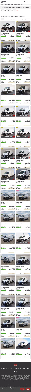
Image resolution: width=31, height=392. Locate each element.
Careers (28, 368)
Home (2, 4)
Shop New (3, 368)
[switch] (29, 2)
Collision (19, 368)
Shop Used (7, 368)
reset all (18, 10)
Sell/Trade (15, 368)
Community (24, 368)
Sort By (23, 19)
